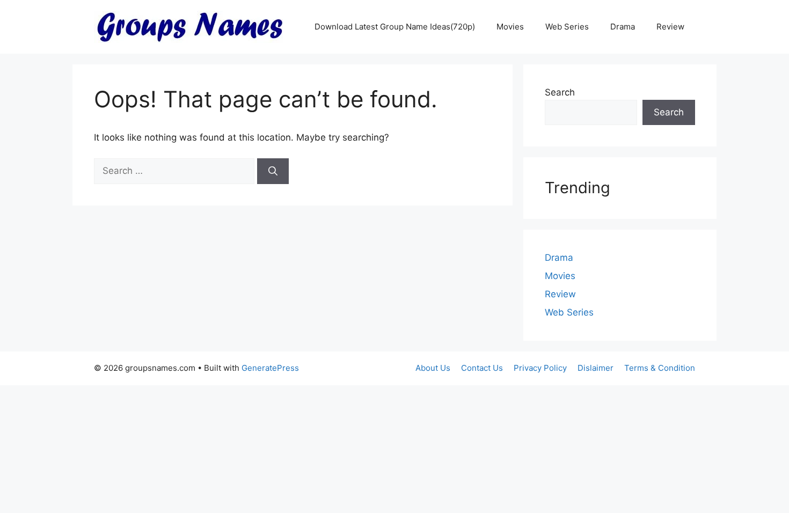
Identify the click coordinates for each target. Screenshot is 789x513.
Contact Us (482, 368)
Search (560, 92)
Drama (622, 26)
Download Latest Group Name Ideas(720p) (395, 26)
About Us (432, 368)
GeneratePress (270, 368)
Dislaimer (595, 368)
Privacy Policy (540, 368)
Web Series (567, 26)
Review (670, 26)
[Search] (273, 171)
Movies (510, 26)
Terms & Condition (659, 368)
